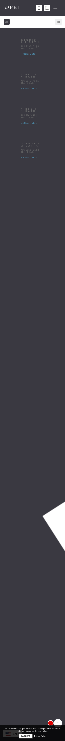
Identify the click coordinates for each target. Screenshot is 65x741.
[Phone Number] (39, 8)
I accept (25, 736)
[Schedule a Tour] (47, 8)
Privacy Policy (40, 736)
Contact (43, 60)
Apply (28, 60)
